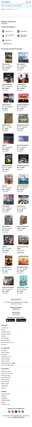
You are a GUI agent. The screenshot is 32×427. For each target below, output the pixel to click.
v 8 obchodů (5, 90)
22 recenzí (9, 86)
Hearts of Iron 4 (6, 64)
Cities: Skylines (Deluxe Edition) (23, 186)
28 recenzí (9, 147)
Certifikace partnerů (5, 400)
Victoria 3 (4, 186)
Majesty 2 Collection (7, 165)
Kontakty (3, 330)
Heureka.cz (3, 9)
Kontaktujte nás (16, 309)
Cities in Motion (21, 206)
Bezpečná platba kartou (6, 363)
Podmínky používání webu (19, 417)
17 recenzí (24, 86)
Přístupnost (4, 344)
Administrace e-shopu (6, 371)
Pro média (3, 336)
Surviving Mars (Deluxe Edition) (23, 267)
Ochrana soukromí (5, 361)
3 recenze (9, 167)
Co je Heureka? (4, 328)
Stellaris (4, 145)
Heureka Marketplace (6, 377)
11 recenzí (9, 127)
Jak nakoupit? (4, 350)
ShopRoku (3, 396)
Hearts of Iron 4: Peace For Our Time (23, 246)
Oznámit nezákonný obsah (7, 342)
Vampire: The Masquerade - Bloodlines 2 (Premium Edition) (23, 226)
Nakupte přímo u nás (6, 357)
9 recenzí (9, 269)
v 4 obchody (19, 70)
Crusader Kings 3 (21, 84)
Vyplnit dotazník (16, 314)
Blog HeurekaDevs (5, 340)
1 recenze (9, 188)
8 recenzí (24, 147)
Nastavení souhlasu (5, 359)
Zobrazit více (4, 23)
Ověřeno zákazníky (5, 394)
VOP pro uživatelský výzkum (7, 365)
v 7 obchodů (20, 90)
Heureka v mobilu (5, 352)
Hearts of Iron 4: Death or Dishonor (8, 287)
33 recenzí (24, 188)
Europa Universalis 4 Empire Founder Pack (23, 165)
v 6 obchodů (20, 110)
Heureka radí (4, 355)
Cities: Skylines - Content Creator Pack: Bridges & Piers (23, 287)
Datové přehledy (5, 381)
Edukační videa (4, 386)
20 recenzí (9, 106)
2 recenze (24, 289)
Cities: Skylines (6, 206)
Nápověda (3, 388)
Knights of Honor (6, 125)
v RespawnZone (20, 250)
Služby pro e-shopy (5, 375)
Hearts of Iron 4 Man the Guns (23, 145)
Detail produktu (20, 252)
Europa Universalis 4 (7, 84)
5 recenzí (24, 208)
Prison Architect (6, 226)
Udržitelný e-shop (5, 404)
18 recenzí (9, 66)
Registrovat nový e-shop (7, 373)
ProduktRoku (4, 398)
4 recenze (24, 106)
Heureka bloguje (5, 338)
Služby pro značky (5, 379)
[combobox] (16, 5)
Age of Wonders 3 (6, 267)
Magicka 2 (4, 246)
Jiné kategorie (6, 44)
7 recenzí (9, 248)
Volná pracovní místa (6, 334)
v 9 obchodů (20, 191)
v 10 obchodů (5, 151)
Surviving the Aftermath (23, 104)
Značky (8, 9)
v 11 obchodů (5, 212)
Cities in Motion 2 (6, 104)
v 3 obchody (5, 70)
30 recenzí (9, 228)
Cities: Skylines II (21, 64)
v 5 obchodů (20, 131)
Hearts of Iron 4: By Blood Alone (23, 125)
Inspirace (3, 402)
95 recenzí (9, 208)
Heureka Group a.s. (18, 416)
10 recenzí (24, 66)
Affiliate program (5, 383)
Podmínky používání (5, 332)
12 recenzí (9, 289)
